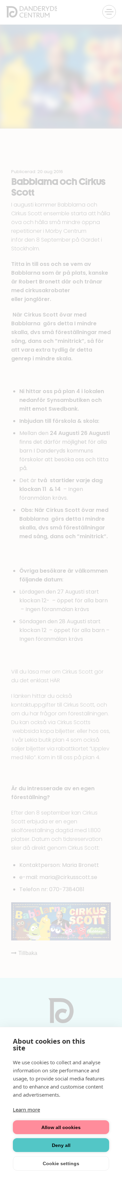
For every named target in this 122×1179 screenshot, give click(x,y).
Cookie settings (61, 1163)
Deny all (61, 1145)
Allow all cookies (61, 1127)
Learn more (26, 1109)
